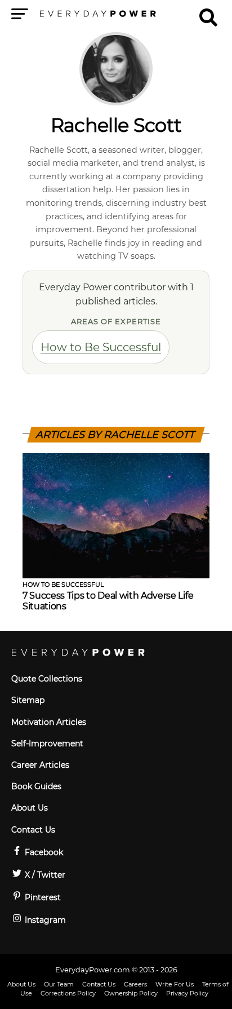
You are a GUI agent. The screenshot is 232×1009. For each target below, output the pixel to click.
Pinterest (42, 897)
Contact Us (33, 830)
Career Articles (40, 765)
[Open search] (208, 12)
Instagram (44, 920)
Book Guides (36, 786)
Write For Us (174, 984)
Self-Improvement (47, 743)
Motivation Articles (48, 722)
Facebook (43, 852)
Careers (135, 984)
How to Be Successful (101, 347)
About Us (29, 808)
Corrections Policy (68, 993)
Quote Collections (46, 679)
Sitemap (27, 700)
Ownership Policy (131, 993)
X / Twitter (44, 875)
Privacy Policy (187, 993)
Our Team (59, 984)
